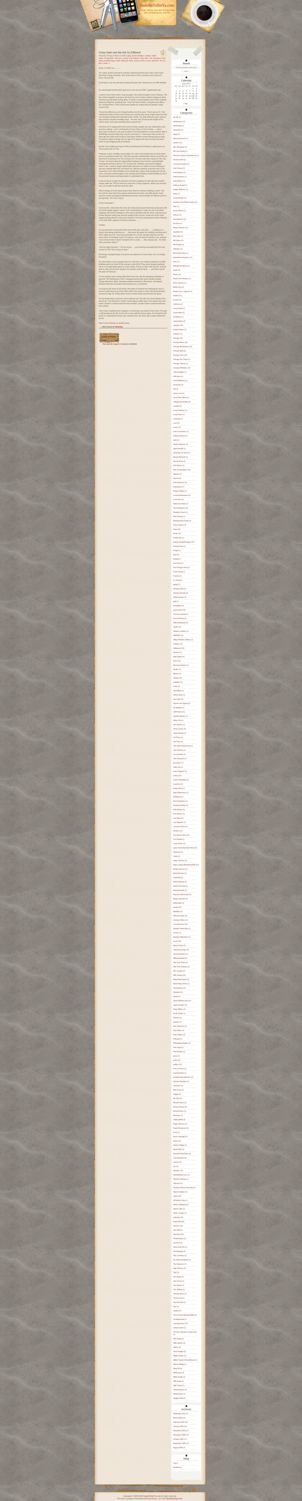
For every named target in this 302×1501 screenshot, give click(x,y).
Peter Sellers (178, 1035)
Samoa (175, 1141)
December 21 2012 (180, 453)
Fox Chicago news (180, 567)
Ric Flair (176, 1098)
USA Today (177, 1339)
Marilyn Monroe (179, 869)
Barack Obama (178, 228)
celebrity (148, 56)
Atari (175, 206)
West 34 (176, 1368)
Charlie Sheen (178, 329)
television (155, 61)
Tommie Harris (178, 1294)
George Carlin (178, 589)
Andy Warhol (178, 181)
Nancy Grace (178, 945)
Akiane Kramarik (179, 138)
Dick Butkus (177, 465)
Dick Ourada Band (180, 470)
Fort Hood (177, 563)
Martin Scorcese (179, 886)
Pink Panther (178, 1052)
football (176, 559)
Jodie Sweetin (178, 733)
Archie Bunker (178, 198)
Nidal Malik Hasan (180, 979)
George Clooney (179, 593)
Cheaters (176, 334)
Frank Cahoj (177, 572)
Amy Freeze (177, 168)
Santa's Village (178, 1145)
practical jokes (178, 1073)
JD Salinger (177, 707)
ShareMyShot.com (180, 1175)
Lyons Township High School (183, 848)
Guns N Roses (178, 618)
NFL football (177, 971)
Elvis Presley (178, 516)
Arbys (175, 194)
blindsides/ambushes (181, 257)
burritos (176, 300)
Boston (175, 274)
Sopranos (176, 1183)
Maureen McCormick (181, 894)
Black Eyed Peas (179, 253)
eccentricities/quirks (180, 495)
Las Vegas (177, 818)
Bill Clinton (177, 240)
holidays (176, 644)
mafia (175, 856)
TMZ (175, 1272)
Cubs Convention (179, 431)
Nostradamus (178, 988)
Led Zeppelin (178, 822)
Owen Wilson (178, 1009)
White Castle (178, 1377)
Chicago (176, 338)
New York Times (179, 962)
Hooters (176, 652)
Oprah (175, 996)
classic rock (177, 393)
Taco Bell (176, 1230)
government (177, 610)
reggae (175, 1094)
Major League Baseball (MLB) (184, 865)
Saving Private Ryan (180, 1153)
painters (176, 1022)
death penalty (178, 448)
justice (175, 775)
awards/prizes (178, 219)
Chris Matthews (179, 380)
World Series (178, 1394)
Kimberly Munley (179, 805)
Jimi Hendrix (177, 724)
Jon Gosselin (178, 754)
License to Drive (139, 61)
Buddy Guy (177, 287)
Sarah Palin (177, 1149)
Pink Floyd (177, 1047)
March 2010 (177, 1418)
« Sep (185, 103)
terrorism (176, 1243)
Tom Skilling (177, 1289)
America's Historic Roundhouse (185, 155)
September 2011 (179, 1414)
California (176, 304)
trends (105, 63)
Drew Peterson (178, 482)
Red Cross (177, 1090)
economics (177, 499)
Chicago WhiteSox (180, 368)
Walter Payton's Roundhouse (184, 1360)
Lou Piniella (177, 839)
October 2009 (178, 1439)
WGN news (177, 1373)
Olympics (176, 992)
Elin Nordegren (178, 508)
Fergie (175, 550)
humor (131, 61)
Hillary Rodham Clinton (181, 640)
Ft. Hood (176, 580)
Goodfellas (177, 606)
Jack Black (177, 691)
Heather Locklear (179, 631)
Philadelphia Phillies (180, 1043)
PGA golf (176, 1039)
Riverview (176, 1115)
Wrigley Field (178, 1398)
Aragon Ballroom (179, 189)
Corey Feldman (134, 58)
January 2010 (178, 1426)
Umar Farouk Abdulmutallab (183, 1315)
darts (175, 440)
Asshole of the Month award (183, 202)
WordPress (177, 1467)
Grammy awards (179, 614)
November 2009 (179, 1435)
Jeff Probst (177, 712)
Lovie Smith (177, 843)
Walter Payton (178, 1356)
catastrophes (178, 321)
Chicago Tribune (179, 363)
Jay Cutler (177, 699)
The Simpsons (178, 1264)
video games (178, 1343)
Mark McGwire (178, 873)
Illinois (175, 674)
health (118, 61)
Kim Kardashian (179, 801)
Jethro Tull (177, 720)
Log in (175, 1463)
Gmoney (119, 327)
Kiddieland (177, 797)
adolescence (178, 121)
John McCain (178, 750)
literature (176, 831)
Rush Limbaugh (179, 1136)
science (176, 1162)
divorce (176, 478)
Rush (175, 1132)
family (175, 533)
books (175, 270)
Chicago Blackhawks (181, 346)
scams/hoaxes (178, 1158)
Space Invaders (179, 1192)
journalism (177, 763)
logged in (117, 344)
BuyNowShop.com (174, 1499)
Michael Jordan (179, 916)
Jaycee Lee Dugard (180, 703)
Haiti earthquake (179, 623)
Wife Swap (177, 1381)
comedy (125, 58)
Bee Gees (177, 236)
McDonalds (177, 903)
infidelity (176, 682)
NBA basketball (178, 958)
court (150, 58)
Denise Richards (179, 457)
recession (176, 1086)
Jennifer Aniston (179, 716)
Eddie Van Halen (179, 504)
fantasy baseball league (107, 61)
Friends (176, 576)
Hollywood (124, 61)
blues (175, 262)
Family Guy (177, 538)
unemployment (178, 1323)
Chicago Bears (178, 342)
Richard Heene (178, 1107)
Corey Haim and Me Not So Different (120, 52)
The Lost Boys (178, 1255)
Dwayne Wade (178, 491)
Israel (175, 686)
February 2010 (178, 1422)
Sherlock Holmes (179, 1179)
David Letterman (179, 444)
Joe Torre (176, 741)
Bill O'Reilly (177, 245)
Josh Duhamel (178, 758)
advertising (177, 126)
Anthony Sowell (179, 185)
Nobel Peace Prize (180, 984)
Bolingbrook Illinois (180, 266)
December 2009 (179, 1431)
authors (176, 215)
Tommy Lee (177, 1298)
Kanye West (177, 788)
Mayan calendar (179, 899)
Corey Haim (144, 58)
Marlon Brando (178, 882)
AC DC (175, 117)
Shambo (176, 1170)
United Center (178, 1328)
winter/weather (178, 1390)
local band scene (179, 835)
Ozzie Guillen (178, 1013)
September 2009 (179, 1443)
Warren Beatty (178, 1364)
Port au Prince (178, 1069)
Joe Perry (176, 737)
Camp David (177, 308)
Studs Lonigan (178, 1213)
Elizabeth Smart (179, 512)
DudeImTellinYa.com (157, 5)
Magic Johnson (179, 860)
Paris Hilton (177, 1030)
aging (129, 56)
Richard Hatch (178, 1103)
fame (163, 58)
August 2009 (178, 1447)
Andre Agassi (178, 172)
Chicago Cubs (178, 355)
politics (175, 1064)
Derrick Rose (178, 461)
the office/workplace (180, 1260)
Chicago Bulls (108, 58)
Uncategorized (178, 1319)
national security (179, 950)
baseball (176, 232)
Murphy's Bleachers (180, 937)
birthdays (141, 56)
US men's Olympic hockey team (185, 1332)
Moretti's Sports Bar (180, 928)
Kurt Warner (177, 814)
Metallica (176, 911)
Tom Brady (177, 1277)
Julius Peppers (178, 771)
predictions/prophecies (181, 1077)
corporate (176, 419)
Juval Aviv (176, 784)
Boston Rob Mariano (181, 279)
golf (174, 601)
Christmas (177, 385)
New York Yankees (180, 967)
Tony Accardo (178, 1302)
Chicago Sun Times (180, 359)
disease (176, 474)
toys (174, 1306)
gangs (175, 584)
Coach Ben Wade (179, 397)
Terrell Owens (178, 1238)
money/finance (178, 924)
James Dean (178, 695)
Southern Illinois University (183, 1187)
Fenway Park (178, 546)
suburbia (176, 1217)
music (175, 941)
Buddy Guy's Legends (181, 291)
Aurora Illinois (178, 211)
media (175, 907)
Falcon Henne (178, 525)
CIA (174, 389)
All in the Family (179, 151)
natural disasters (179, 954)
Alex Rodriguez (179, 147)
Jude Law (176, 767)
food (174, 555)
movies (148, 61)
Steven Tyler (177, 1209)
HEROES (176, 635)
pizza (175, 1056)
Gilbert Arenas (178, 597)
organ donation (179, 1005)
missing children (179, 920)
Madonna (176, 852)
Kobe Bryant (177, 809)
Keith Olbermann (179, 792)
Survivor (176, 1226)
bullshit (175, 295)
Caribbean (177, 317)
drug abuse (157, 58)
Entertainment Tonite (181, 521)
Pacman (176, 1018)
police (175, 1060)
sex (174, 1166)
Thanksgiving (178, 1251)
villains (175, 1347)
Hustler (175, 669)
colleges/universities (180, 402)
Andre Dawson (178, 177)
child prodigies (178, 372)
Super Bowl (177, 1221)
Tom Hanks (177, 1285)
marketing (177, 877)
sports (175, 1196)
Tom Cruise (177, 1281)
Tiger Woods (178, 1268)
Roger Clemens (179, 1124)
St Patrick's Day (179, 1200)
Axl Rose (176, 223)
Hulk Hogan (177, 657)
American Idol (178, 160)
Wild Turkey (177, 1385)
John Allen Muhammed (181, 746)
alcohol (134, 56)
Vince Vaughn (178, 1351)
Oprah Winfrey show (180, 1001)
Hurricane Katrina (179, 665)
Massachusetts (178, 890)
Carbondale (177, 312)
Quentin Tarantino (180, 1081)
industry (176, 678)
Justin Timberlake (179, 780)
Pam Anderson (178, 1026)
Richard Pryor (178, 1111)
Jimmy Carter (178, 729)
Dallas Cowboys (179, 436)
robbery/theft (178, 1119)
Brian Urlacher (178, 283)
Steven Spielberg (179, 1204)
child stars (118, 58)
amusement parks (180, 164)
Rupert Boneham (179, 1128)
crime (175, 427)
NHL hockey (177, 975)
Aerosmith (177, 130)
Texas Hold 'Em (179, 1247)
